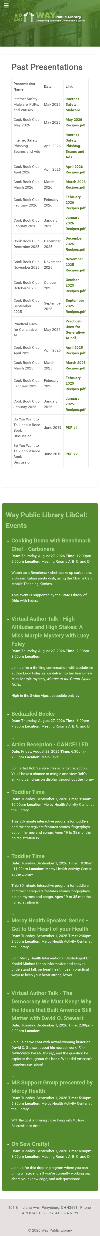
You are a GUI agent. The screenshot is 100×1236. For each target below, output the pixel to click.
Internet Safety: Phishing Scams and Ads (75, 145)
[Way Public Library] (50, 16)
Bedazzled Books (33, 714)
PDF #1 (72, 427)
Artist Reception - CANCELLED (49, 744)
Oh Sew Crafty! (30, 1144)
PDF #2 (72, 454)
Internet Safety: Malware (73, 104)
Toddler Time (28, 792)
